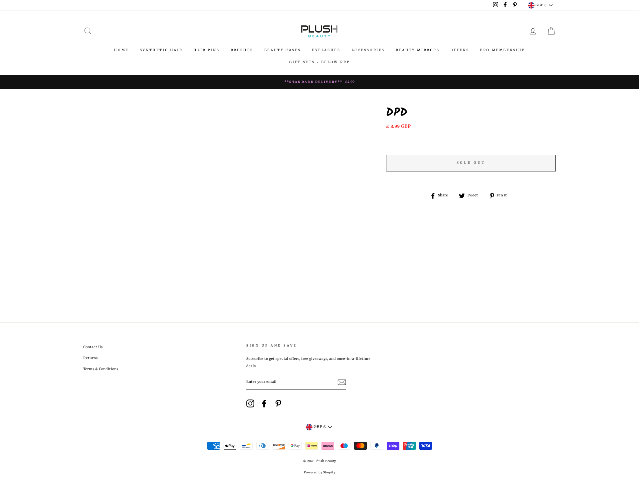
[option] (319, 82)
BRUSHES (242, 50)
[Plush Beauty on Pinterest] (278, 403)
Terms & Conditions (100, 369)
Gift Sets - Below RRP (319, 62)
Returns (90, 358)
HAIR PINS (206, 50)
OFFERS (460, 50)
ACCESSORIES (368, 50)
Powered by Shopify (319, 472)
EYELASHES (326, 50)
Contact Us (93, 347)
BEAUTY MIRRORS (417, 50)
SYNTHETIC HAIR (161, 50)
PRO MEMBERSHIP (502, 50)
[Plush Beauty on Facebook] (264, 403)
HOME (121, 50)
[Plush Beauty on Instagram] (250, 403)
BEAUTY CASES (282, 50)
